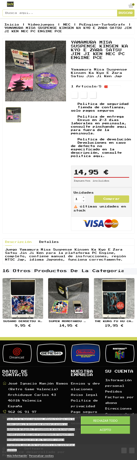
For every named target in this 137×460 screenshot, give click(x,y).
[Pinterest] (93, 95)
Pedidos (113, 392)
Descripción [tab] (18, 242)
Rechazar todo (105, 421)
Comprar (111, 199)
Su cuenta (119, 371)
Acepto (105, 430)
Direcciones (118, 409)
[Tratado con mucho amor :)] (31, 297)
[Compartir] (74, 95)
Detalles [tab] (49, 242)
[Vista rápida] (23, 297)
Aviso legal (84, 395)
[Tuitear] (84, 95)
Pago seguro (84, 412)
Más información (17, 455)
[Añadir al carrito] (14, 297)
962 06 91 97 (22, 412)
